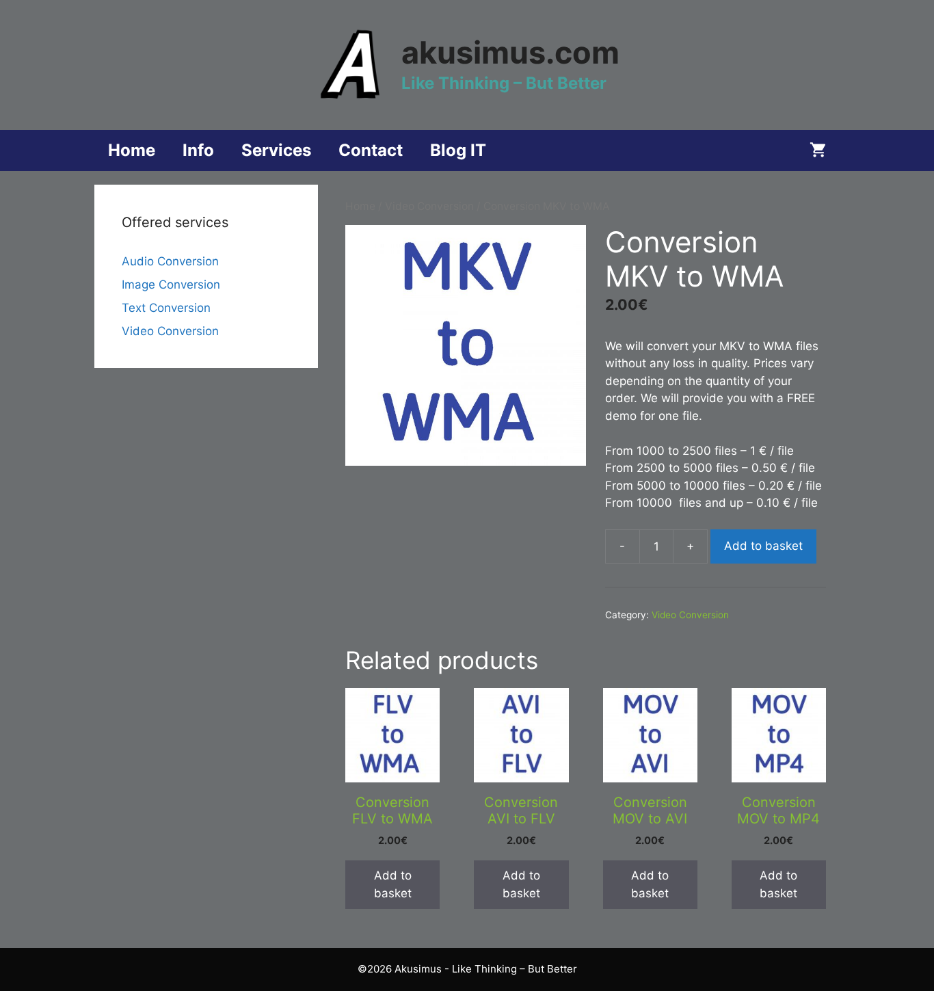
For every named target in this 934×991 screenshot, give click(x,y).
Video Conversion (429, 206)
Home (131, 150)
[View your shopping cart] (818, 150)
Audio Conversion (170, 261)
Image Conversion (171, 284)
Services (276, 150)
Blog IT (458, 150)
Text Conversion (166, 308)
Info (198, 150)
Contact (370, 150)
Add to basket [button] (393, 884)
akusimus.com (510, 52)
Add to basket (763, 546)
